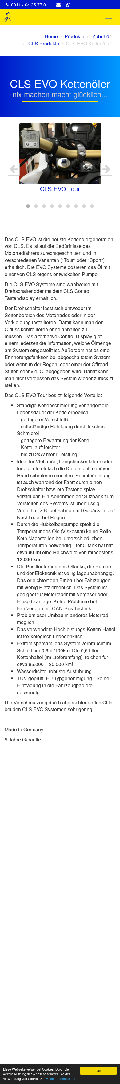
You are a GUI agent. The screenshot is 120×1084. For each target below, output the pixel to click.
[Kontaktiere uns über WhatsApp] (69, 5)
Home (51, 36)
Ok (99, 1070)
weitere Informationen (61, 1078)
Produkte (74, 36)
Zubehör (101, 36)
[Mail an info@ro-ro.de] (59, 5)
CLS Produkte (43, 43)
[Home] (7, 17)
